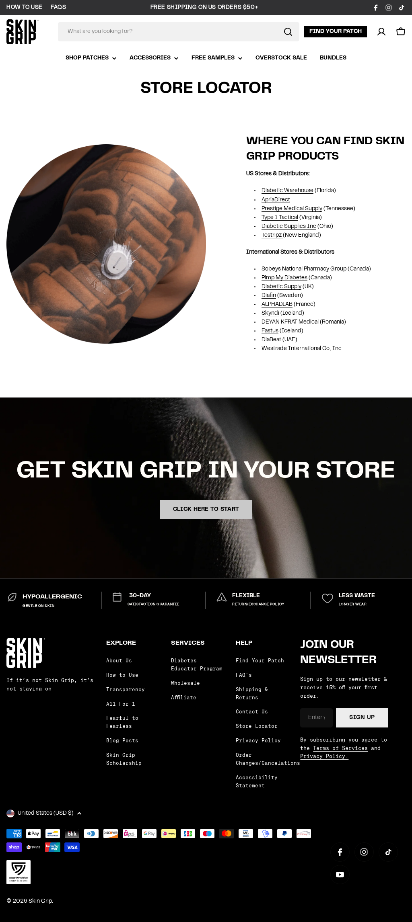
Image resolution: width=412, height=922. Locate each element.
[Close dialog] (353, 363)
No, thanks (284, 528)
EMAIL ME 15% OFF (284, 501)
